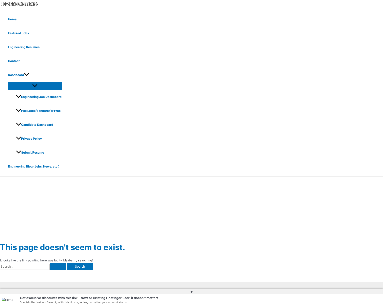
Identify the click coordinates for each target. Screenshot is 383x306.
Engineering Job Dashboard (41, 97)
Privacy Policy (31, 138)
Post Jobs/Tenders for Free (41, 111)
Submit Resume (32, 152)
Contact (14, 61)
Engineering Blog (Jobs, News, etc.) (33, 166)
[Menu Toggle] (35, 86)
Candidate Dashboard (37, 125)
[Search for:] (33, 266)
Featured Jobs (18, 33)
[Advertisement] (191, 206)
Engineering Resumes (23, 47)
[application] (26, 75)
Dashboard (16, 75)
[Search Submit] (58, 266)
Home (12, 19)
